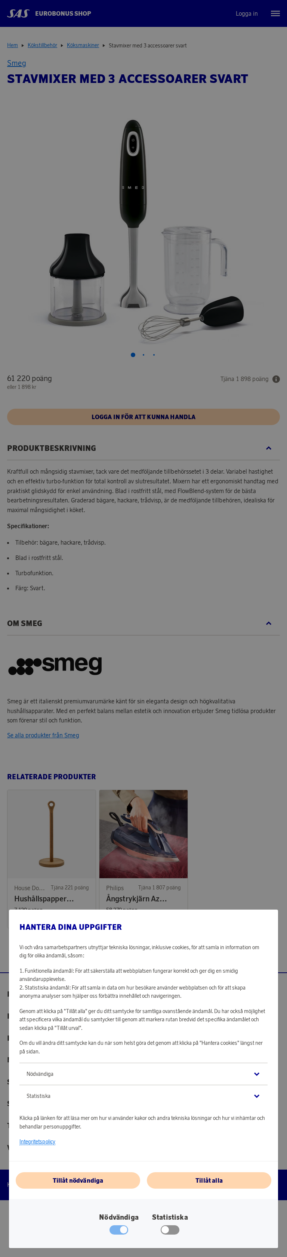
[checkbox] (170, 1231)
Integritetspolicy (37, 1141)
